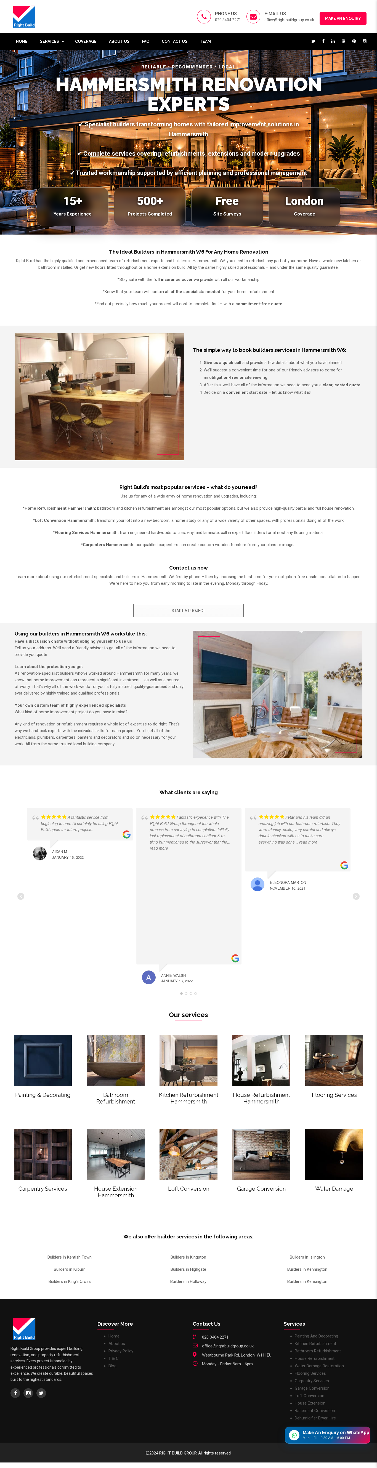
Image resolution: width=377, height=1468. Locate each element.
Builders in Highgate (188, 1269)
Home (22, 41)
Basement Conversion (315, 1410)
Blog (112, 1365)
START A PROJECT (188, 610)
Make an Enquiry (343, 18)
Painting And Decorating (316, 1336)
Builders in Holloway (188, 1281)
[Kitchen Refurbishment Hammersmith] (188, 1060)
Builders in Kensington (307, 1281)
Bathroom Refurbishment (115, 1098)
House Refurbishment (314, 1358)
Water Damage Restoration (319, 1365)
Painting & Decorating (43, 1095)
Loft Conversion (188, 1188)
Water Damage (334, 1188)
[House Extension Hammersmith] (115, 1154)
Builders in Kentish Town (69, 1257)
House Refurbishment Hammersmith (261, 1098)
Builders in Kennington (307, 1269)
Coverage (86, 41)
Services (49, 41)
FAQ (145, 41)
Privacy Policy (120, 1351)
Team (205, 41)
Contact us (174, 41)
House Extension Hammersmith (115, 1192)
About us (119, 41)
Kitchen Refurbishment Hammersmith (188, 1098)
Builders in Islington (307, 1257)
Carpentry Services (42, 1188)
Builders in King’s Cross (70, 1281)
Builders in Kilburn (70, 1269)
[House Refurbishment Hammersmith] (261, 1060)
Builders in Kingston (188, 1257)
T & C (113, 1358)
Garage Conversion (261, 1188)
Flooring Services (334, 1095)
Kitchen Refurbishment (315, 1343)
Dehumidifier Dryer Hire (315, 1418)
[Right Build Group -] (24, 16)
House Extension (310, 1403)
